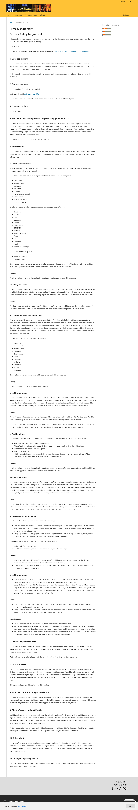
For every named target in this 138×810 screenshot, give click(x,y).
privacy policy (23, 806)
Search (127, 15)
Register (122, 2)
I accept (131, 806)
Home (12, 22)
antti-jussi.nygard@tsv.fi (33, 94)
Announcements (31, 15)
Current (9, 15)
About (42, 15)
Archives (19, 15)
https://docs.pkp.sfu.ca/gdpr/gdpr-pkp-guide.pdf (73, 51)
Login (130, 2)
